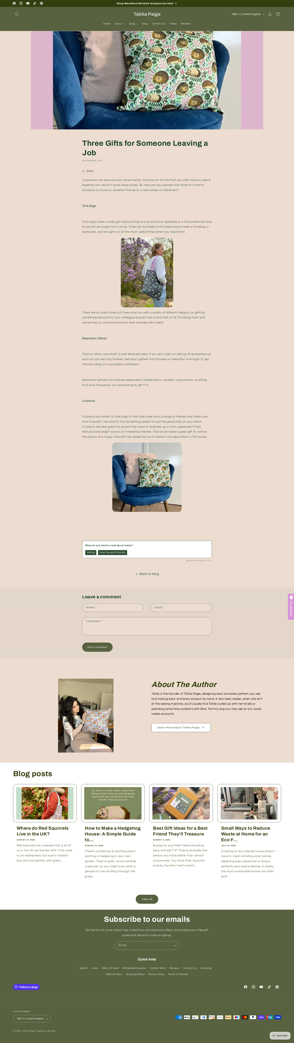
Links (95, 968)
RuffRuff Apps (196, 560)
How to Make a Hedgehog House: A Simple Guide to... (113, 834)
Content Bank (158, 968)
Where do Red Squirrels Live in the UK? (43, 831)
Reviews (174, 968)
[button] (17, 14)
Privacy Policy (156, 974)
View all (147, 899)
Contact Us (190, 968)
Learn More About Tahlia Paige (178, 727)
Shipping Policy (135, 974)
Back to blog (149, 574)
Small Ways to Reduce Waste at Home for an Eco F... (245, 834)
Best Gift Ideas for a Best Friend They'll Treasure (180, 831)
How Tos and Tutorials (112, 552)
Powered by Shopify (45, 1031)
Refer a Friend (110, 968)
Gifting (91, 552)
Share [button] (89, 171)
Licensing (206, 968)
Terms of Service (178, 974)
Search (84, 968)
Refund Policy (114, 974)
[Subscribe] (175, 945)
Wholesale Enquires (134, 968)
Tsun (209, 560)
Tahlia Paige (28, 1031)
